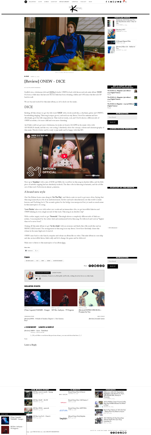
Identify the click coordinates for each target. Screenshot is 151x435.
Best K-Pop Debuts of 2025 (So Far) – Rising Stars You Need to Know (115, 410)
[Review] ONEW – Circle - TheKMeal (36, 330)
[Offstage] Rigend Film (123, 41)
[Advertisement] (122, 69)
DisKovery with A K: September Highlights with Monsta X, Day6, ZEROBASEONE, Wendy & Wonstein (114, 394)
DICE (37, 260)
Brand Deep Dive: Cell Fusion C (78, 400)
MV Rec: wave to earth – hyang (43, 392)
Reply (25, 339)
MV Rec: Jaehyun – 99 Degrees (63, 310)
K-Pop (26, 76)
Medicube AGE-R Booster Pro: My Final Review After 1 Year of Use (126, 21)
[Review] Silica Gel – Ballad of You (125, 47)
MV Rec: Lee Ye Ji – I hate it (41, 416)
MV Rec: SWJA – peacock (41, 408)
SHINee (52, 92)
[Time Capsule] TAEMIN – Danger (37, 310)
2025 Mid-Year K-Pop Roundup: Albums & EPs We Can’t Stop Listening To (114, 419)
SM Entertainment (57, 260)
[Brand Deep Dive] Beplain (76, 416)
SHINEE (48, 260)
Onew (42, 260)
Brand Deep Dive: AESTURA (77, 408)
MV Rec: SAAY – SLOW (40, 400)
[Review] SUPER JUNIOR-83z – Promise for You (90, 311)
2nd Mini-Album (29, 260)
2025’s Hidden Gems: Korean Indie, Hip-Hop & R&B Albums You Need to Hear (115, 403)
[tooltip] (106, 2)
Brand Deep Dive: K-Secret (76, 392)
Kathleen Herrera (33, 87)
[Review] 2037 (120, 29)
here (63, 243)
